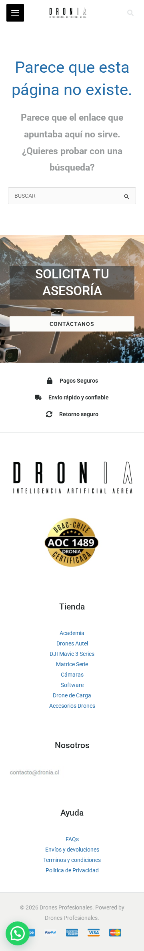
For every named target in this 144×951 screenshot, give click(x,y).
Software (72, 685)
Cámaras (72, 674)
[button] (130, 13)
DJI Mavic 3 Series (72, 654)
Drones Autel (72, 643)
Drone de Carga (72, 695)
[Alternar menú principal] (15, 13)
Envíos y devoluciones (72, 849)
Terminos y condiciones (72, 860)
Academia (72, 633)
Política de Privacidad (72, 870)
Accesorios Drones (72, 706)
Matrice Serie (72, 664)
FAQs (72, 839)
